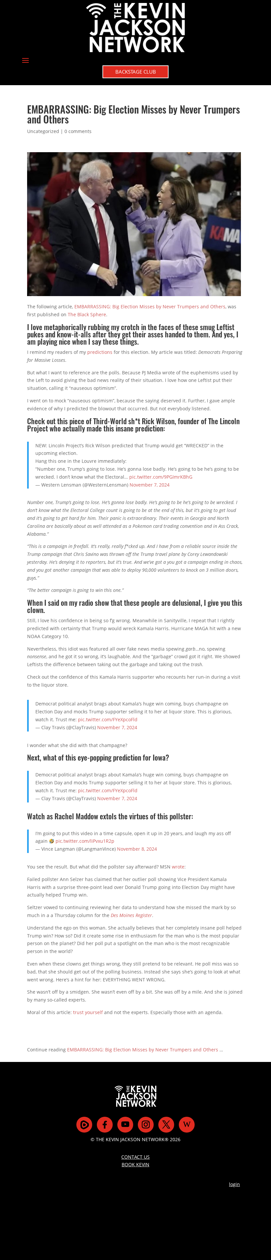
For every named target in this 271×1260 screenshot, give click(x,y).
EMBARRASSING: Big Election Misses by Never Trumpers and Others (149, 306)
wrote (178, 867)
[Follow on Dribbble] (187, 1125)
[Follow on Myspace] (84, 1125)
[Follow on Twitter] (166, 1125)
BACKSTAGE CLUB (135, 71)
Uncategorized (43, 131)
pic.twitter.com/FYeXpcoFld (107, 719)
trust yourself (88, 1012)
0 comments (78, 131)
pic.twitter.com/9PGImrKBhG (160, 477)
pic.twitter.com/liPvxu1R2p (85, 841)
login (234, 1184)
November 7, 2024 (150, 485)
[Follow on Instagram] (146, 1125)
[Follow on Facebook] (105, 1125)
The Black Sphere (87, 314)
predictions (99, 352)
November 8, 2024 (137, 849)
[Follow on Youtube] (125, 1125)
